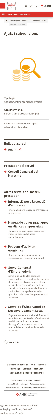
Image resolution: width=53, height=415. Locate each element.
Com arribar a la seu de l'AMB (22, 380)
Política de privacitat (37, 384)
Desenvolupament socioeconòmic (26, 372)
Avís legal (24, 384)
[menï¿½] (2, 6)
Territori (42, 364)
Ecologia (27, 368)
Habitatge (15, 368)
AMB (33, 364)
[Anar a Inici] (6, 21)
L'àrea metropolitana (17, 364)
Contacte (37, 380)
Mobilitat (38, 368)
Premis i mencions (12, 388)
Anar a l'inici (11, 6)
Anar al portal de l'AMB (45, 6)
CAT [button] (37, 6)
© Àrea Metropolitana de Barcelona (34, 388)
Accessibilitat (13, 384)
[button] (26, 6)
